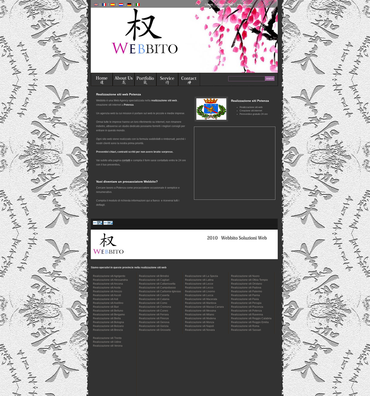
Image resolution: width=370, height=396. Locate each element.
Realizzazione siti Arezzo (107, 291)
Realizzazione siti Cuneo (153, 310)
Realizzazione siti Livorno (200, 291)
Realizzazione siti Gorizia (154, 326)
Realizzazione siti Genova (154, 322)
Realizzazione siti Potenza (246, 310)
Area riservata (244, 4)
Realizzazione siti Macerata (201, 299)
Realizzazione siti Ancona (108, 283)
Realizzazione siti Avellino (108, 302)
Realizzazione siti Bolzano (108, 326)
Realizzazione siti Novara (200, 329)
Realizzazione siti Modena (200, 318)
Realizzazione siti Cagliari (154, 279)
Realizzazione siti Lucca (199, 295)
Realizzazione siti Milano (199, 314)
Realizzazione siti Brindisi (154, 276)
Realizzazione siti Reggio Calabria (251, 318)
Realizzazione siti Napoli (199, 326)
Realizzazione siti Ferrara (154, 314)
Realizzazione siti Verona (107, 345)
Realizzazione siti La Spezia (201, 276)
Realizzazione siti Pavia (245, 299)
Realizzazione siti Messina (200, 310)
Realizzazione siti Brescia (108, 329)
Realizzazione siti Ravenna (247, 314)
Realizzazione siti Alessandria (110, 279)
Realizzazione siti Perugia (246, 302)
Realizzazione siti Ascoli (107, 295)
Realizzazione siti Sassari (246, 329)
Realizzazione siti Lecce (199, 283)
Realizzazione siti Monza (199, 322)
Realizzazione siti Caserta (154, 295)
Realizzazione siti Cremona (155, 306)
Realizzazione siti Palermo (246, 291)
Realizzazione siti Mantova (200, 302)
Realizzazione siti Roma (245, 326)
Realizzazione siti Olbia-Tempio (249, 279)
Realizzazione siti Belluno (108, 310)
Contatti (209, 4)
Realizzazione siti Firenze (154, 318)
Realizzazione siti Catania (154, 299)
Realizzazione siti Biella (107, 318)
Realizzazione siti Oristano (246, 283)
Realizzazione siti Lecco (199, 287)
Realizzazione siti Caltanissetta (157, 283)
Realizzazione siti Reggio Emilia (250, 322)
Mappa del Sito (225, 4)
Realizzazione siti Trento (107, 338)
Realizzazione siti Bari (106, 306)
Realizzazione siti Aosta (107, 287)
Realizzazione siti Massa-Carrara (204, 306)
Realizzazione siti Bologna (108, 322)
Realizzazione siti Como (153, 302)
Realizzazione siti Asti (105, 299)
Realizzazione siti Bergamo (109, 314)
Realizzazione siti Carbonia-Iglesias (160, 291)
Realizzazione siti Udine (107, 341)
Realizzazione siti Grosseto (155, 329)
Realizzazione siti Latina (199, 279)
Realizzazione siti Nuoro (245, 276)
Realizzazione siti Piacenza (247, 306)
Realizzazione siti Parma (245, 295)
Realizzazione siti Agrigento (109, 276)
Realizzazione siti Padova (246, 287)
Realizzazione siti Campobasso (157, 287)
